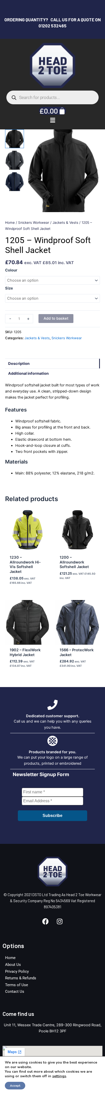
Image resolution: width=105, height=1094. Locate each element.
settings (59, 1076)
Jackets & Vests (65, 222)
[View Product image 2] (14, 160)
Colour (11, 270)
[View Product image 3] (14, 181)
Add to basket (56, 318)
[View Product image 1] (14, 138)
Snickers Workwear (33, 222)
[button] (52, 120)
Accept (15, 1086)
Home (10, 222)
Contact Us (14, 991)
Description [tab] (19, 363)
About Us (13, 964)
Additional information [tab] (28, 373)
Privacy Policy (17, 971)
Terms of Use (16, 985)
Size (9, 288)
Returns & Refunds (20, 978)
